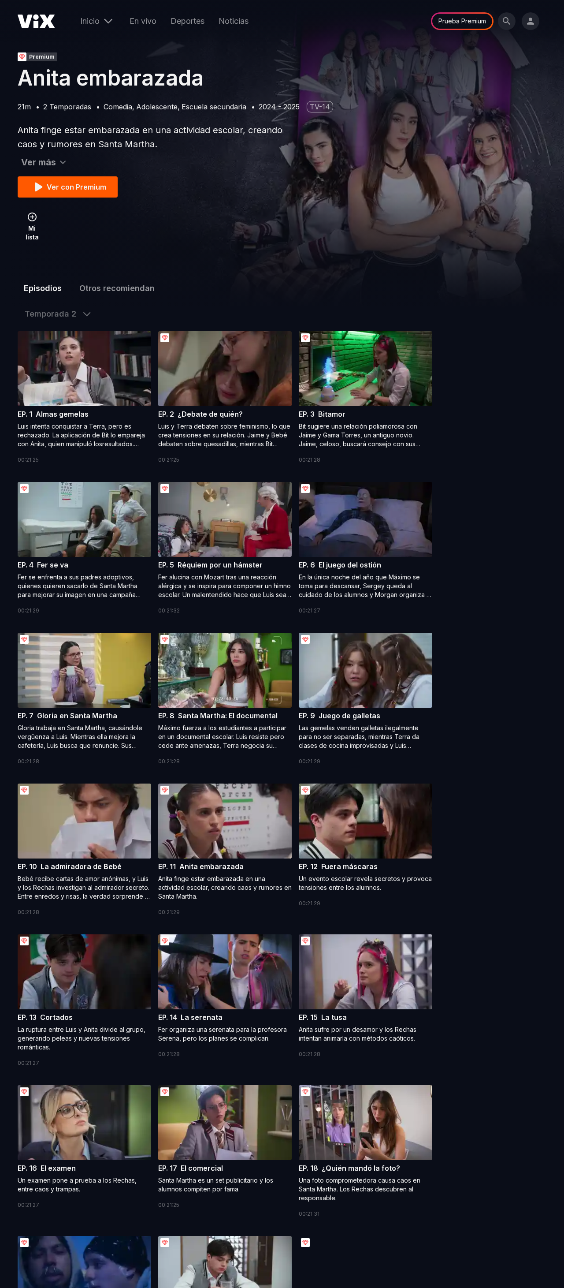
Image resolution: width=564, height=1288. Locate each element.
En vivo (143, 21)
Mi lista (32, 232)
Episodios (43, 288)
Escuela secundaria (214, 106)
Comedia (118, 106)
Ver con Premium (76, 187)
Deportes (187, 21)
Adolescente (157, 106)
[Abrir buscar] (507, 21)
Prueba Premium (462, 21)
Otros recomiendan (117, 288)
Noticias (234, 21)
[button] (84, 397)
